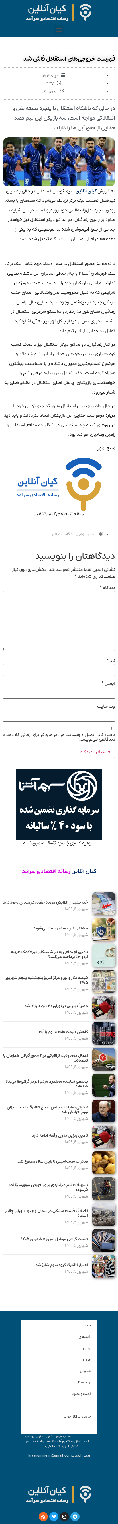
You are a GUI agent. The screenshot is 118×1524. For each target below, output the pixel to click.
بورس (87, 1348)
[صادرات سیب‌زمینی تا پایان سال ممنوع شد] (103, 1173)
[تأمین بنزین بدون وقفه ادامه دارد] (103, 1147)
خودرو (86, 1360)
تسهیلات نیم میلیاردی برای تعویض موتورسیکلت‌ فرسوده (48, 1187)
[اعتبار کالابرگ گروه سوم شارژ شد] (103, 1276)
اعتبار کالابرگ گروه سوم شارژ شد (61, 1265)
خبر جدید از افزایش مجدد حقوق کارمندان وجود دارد (45, 902)
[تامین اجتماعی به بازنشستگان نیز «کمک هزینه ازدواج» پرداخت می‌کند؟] (103, 966)
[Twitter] (53, 1516)
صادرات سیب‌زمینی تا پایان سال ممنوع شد (52, 1161)
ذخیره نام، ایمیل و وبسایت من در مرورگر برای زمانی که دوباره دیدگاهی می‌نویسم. (59, 737)
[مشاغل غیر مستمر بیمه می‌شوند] (103, 940)
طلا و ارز (85, 1371)
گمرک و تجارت (81, 1394)
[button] (59, 29)
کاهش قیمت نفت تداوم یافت (63, 1032)
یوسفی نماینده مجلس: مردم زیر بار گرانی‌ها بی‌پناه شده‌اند (47, 1084)
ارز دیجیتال (83, 1382)
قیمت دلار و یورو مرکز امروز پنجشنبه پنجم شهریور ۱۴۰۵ (47, 980)
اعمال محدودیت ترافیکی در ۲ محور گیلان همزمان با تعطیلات (45, 1058)
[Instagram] (64, 1516)
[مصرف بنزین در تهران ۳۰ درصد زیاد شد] (103, 1017)
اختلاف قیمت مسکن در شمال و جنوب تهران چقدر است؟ (46, 1213)
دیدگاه (107, 587)
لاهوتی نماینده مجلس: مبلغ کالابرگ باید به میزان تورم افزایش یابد (47, 1110)
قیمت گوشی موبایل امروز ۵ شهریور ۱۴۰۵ (54, 1239)
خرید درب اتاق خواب (77, 1417)
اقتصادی (85, 1337)
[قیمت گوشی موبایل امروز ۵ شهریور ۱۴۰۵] (103, 1250)
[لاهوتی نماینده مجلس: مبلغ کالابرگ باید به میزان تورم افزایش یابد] (103, 1121)
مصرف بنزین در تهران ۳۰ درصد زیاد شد (56, 1006)
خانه (88, 1325)
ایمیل (108, 683)
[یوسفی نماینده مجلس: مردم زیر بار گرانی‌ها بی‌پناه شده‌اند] (103, 1095)
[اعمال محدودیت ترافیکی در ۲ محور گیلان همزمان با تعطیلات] (103, 1069)
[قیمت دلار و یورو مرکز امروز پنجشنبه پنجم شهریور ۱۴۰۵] (103, 992)
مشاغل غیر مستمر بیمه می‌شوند (60, 928)
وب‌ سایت (106, 706)
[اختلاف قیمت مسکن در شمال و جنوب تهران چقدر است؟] (103, 1225)
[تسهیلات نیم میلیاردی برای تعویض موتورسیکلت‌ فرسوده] (103, 1199)
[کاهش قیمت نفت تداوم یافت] (103, 1043)
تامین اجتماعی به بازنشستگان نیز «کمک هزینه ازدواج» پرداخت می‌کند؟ (49, 954)
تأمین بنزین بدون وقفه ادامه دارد (60, 1135)
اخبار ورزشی (86, 534)
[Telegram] (75, 1516)
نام (111, 661)
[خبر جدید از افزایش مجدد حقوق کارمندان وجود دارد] (103, 914)
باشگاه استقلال (64, 534)
